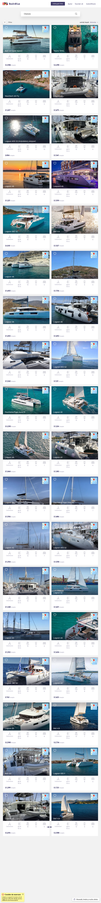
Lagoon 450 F (59, 773)
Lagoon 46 (9, 186)
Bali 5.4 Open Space (13, 51)
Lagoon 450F (59, 141)
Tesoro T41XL (59, 51)
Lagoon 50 (9, 728)
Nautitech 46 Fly (12, 96)
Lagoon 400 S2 (59, 367)
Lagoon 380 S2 (11, 683)
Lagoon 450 (10, 367)
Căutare (27, 14)
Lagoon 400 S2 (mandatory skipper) (20, 141)
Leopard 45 (58, 186)
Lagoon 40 (58, 96)
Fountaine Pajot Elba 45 (63, 502)
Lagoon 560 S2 (11, 231)
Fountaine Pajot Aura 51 (15, 412)
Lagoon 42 (58, 412)
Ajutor (70, 4)
